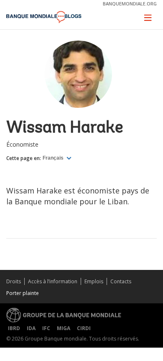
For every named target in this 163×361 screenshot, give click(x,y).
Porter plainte (22, 293)
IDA (31, 328)
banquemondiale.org (130, 3)
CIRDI (84, 328)
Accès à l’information (52, 281)
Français (54, 158)
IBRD (14, 328)
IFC (46, 328)
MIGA (63, 328)
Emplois (93, 281)
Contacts (120, 281)
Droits (13, 281)
